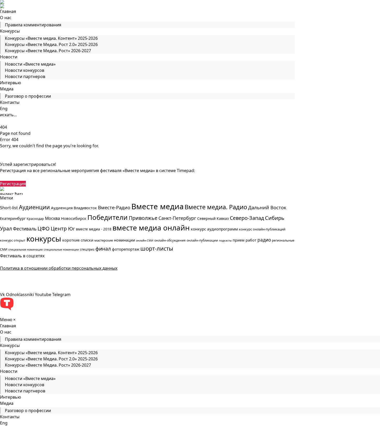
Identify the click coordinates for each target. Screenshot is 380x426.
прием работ (244, 240)
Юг (71, 229)
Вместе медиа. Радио (216, 207)
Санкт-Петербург (177, 218)
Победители (107, 217)
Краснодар (35, 218)
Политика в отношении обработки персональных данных (58, 268)
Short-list (9, 208)
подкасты (225, 240)
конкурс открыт (12, 240)
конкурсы (43, 239)
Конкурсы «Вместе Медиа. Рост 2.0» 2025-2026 (51, 44)
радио (264, 240)
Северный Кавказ (213, 218)
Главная (8, 11)
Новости (8, 57)
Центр (59, 228)
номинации (124, 240)
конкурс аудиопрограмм (214, 228)
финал (103, 248)
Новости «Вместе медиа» (30, 64)
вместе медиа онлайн (151, 228)
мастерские (103, 240)
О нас (5, 17)
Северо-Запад (247, 217)
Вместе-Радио (114, 207)
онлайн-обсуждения (170, 240)
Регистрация (13, 184)
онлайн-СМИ (144, 240)
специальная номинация (25, 249)
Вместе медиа (157, 206)
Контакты (9, 102)
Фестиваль (24, 229)
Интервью (10, 83)
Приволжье (143, 217)
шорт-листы (156, 248)
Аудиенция (62, 207)
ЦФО (43, 228)
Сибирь (274, 217)
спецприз (87, 249)
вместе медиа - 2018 (93, 229)
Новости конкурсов (24, 70)
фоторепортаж (125, 249)
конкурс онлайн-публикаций (262, 229)
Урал (6, 228)
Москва (52, 218)
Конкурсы (10, 31)
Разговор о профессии (28, 96)
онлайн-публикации (202, 240)
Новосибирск (73, 218)
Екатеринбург (13, 218)
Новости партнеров (25, 76)
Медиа (6, 89)
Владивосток (85, 207)
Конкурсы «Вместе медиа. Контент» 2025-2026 (51, 38)
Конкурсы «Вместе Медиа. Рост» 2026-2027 (48, 50)
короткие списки (77, 240)
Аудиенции (34, 207)
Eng (3, 108)
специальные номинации (61, 249)
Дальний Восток (267, 207)
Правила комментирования (33, 25)
